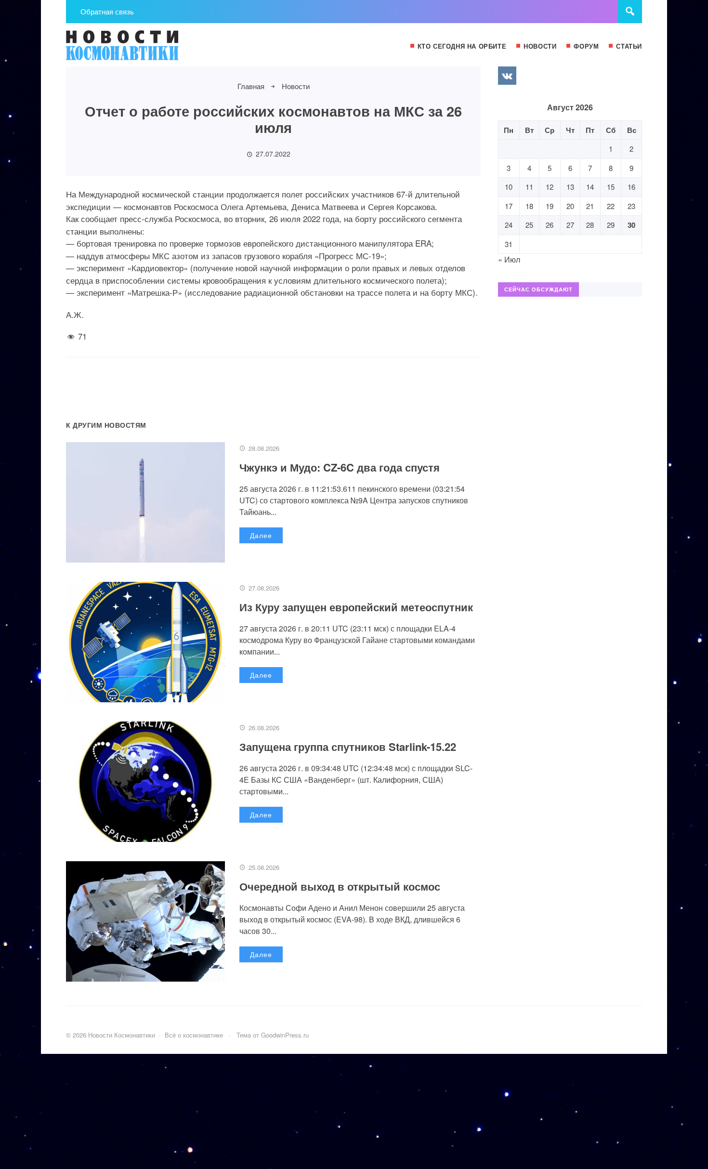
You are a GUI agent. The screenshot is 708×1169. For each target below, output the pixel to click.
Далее (261, 535)
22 (611, 206)
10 (508, 187)
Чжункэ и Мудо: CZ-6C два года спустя (339, 467)
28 (590, 225)
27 (570, 225)
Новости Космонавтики (138, 49)
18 (529, 206)
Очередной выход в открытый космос (339, 886)
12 (549, 187)
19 (549, 206)
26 (549, 225)
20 (570, 206)
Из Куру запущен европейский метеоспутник (356, 607)
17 (508, 206)
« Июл (509, 259)
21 (590, 206)
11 (529, 187)
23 (631, 206)
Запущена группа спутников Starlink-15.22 (347, 746)
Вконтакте (507, 75)
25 (529, 225)
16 (631, 187)
